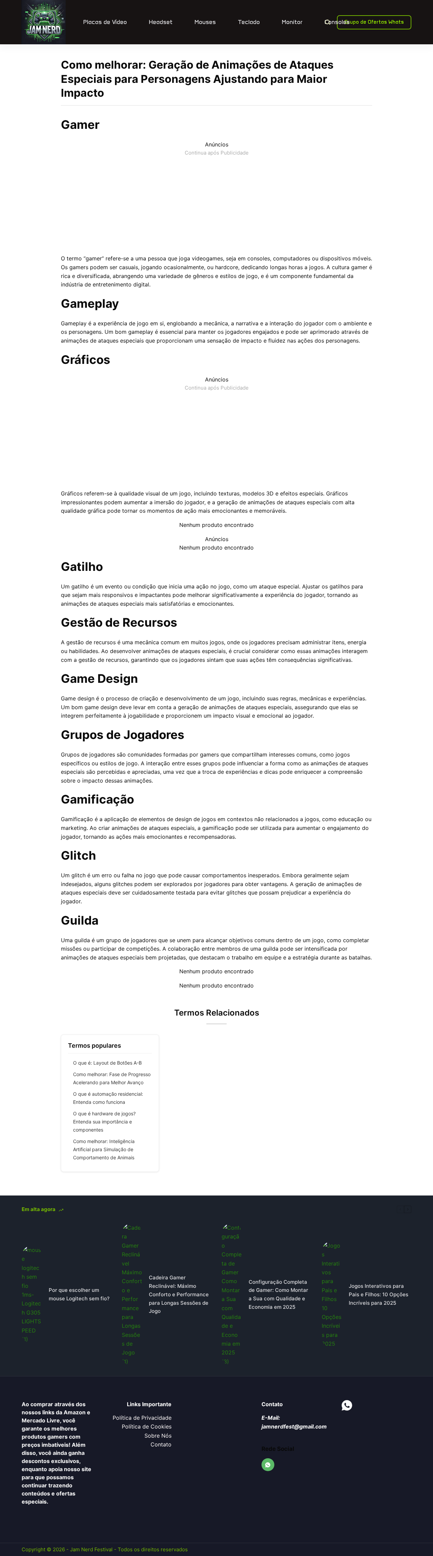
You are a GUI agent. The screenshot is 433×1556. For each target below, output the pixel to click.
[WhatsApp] (267, 1464)
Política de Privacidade (142, 1417)
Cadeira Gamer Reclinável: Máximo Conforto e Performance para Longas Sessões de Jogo (179, 1294)
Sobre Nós (158, 1435)
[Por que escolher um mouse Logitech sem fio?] (32, 1295)
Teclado (249, 22)
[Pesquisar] (327, 22)
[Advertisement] (216, 204)
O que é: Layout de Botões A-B (107, 1063)
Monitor (292, 22)
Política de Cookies (147, 1426)
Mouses (205, 22)
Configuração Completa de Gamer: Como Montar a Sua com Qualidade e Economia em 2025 (278, 1294)
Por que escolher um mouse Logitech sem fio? (79, 1294)
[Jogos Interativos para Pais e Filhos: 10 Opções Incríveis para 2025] (332, 1294)
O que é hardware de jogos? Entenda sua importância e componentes (104, 1122)
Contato (161, 1444)
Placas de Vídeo (105, 22)
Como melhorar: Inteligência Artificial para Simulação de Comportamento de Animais (104, 1149)
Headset (161, 22)
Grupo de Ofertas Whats (374, 22)
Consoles (337, 22)
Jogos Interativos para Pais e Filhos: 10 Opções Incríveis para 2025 (378, 1294)
